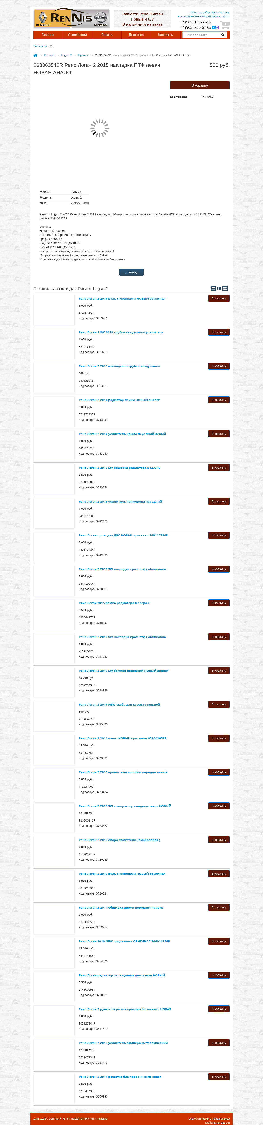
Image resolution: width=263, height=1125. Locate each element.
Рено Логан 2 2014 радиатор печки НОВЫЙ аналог (119, 400)
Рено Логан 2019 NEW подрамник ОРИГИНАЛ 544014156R (124, 941)
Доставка (136, 35)
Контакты (165, 35)
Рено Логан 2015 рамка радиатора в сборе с (114, 603)
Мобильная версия (217, 1122)
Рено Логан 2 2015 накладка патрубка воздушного (119, 366)
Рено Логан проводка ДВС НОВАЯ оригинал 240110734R (123, 535)
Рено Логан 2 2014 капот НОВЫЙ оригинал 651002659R (123, 738)
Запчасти (40, 46)
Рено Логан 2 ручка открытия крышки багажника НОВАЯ (125, 1009)
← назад (131, 272)
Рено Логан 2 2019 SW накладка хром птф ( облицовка (122, 569)
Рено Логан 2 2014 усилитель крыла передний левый (122, 434)
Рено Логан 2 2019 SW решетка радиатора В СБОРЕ (119, 468)
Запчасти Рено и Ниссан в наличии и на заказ (78, 1118)
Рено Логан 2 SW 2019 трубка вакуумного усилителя (121, 332)
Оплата (107, 35)
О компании (77, 35)
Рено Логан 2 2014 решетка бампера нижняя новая (120, 1077)
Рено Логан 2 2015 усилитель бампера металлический (123, 1043)
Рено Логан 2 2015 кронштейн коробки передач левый (123, 772)
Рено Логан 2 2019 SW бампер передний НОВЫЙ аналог (123, 671)
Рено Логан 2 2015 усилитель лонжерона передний (120, 501)
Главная (48, 35)
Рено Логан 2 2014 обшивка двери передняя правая (121, 907)
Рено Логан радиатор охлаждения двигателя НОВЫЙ (122, 975)
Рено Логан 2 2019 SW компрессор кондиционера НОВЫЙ (125, 806)
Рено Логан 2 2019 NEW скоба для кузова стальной (119, 704)
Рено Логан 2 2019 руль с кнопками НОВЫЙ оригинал (122, 298)
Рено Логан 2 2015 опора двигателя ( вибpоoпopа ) (119, 840)
